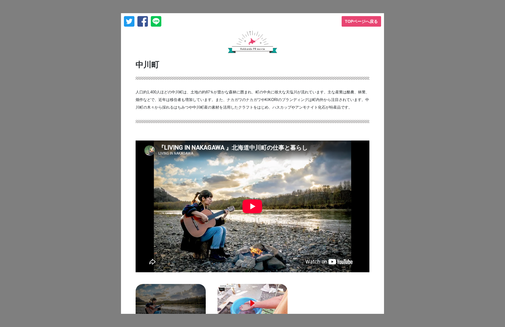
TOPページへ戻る (361, 21)
